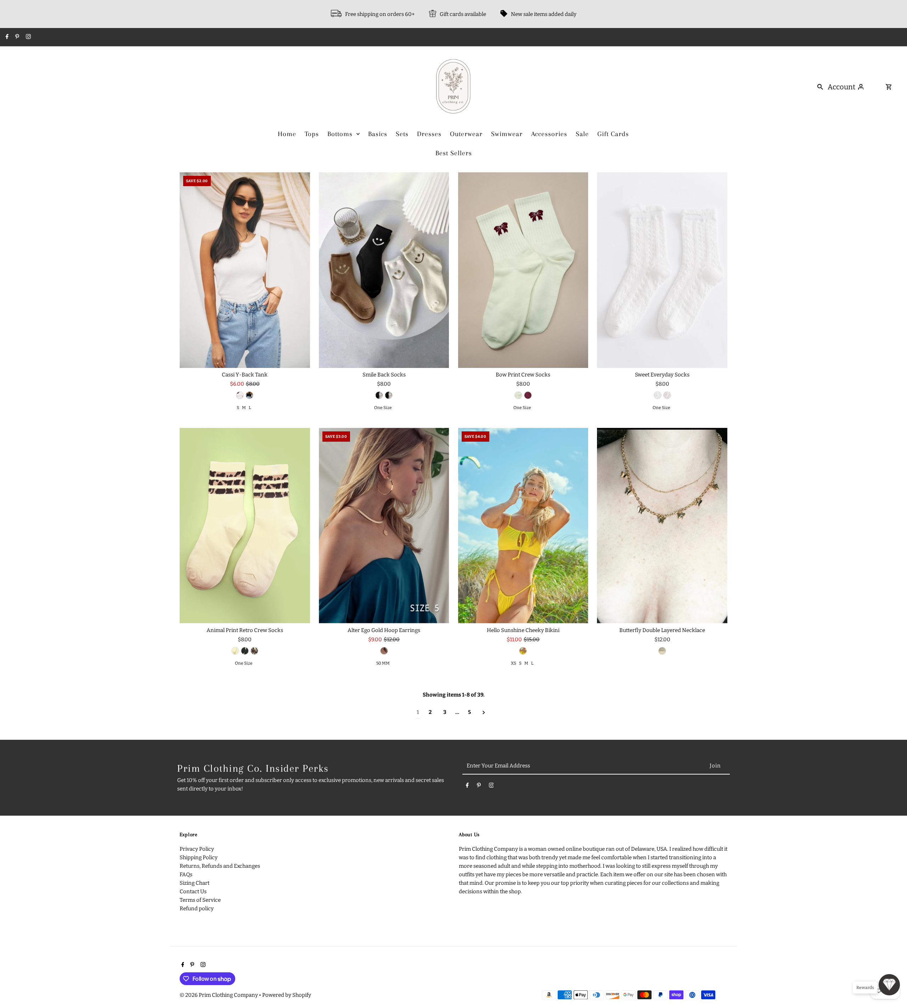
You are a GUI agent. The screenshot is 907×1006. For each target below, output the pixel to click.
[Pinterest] (16, 37)
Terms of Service (200, 900)
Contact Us (193, 891)
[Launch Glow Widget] (889, 984)
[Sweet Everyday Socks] (662, 270)
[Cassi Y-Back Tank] (245, 270)
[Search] (820, 86)
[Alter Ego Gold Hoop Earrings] (384, 526)
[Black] (249, 395)
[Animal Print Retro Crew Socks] (245, 526)
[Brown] (254, 650)
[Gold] (384, 650)
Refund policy (197, 908)
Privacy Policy (197, 849)
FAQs (186, 874)
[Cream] (388, 395)
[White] (239, 395)
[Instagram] (27, 37)
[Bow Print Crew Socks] (523, 270)
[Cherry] (667, 395)
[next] (484, 712)
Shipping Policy (199, 857)
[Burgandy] (527, 395)
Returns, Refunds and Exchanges (220, 866)
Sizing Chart (194, 883)
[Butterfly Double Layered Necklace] (662, 526)
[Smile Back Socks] (384, 270)
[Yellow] (522, 650)
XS (513, 663)
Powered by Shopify (286, 995)
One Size (383, 407)
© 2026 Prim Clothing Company (219, 995)
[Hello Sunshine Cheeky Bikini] (523, 526)
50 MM (383, 663)
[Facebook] (6, 37)
